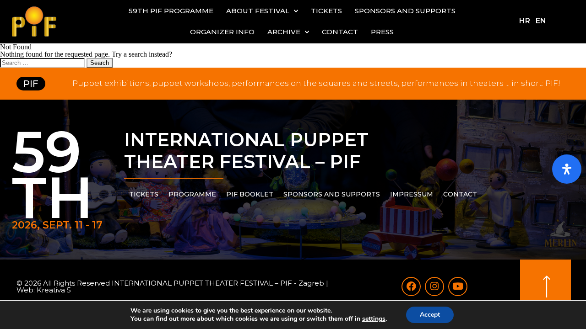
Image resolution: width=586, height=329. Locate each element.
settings (373, 319)
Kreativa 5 (54, 290)
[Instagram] (434, 286)
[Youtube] (457, 286)
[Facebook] (411, 286)
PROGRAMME (192, 194)
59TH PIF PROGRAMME (171, 10)
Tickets (326, 10)
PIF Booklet (249, 194)
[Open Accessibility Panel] (566, 169)
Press (382, 31)
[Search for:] (43, 62)
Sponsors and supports (405, 10)
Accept (430, 314)
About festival (257, 10)
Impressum (411, 194)
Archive (283, 31)
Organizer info (222, 31)
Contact (340, 31)
